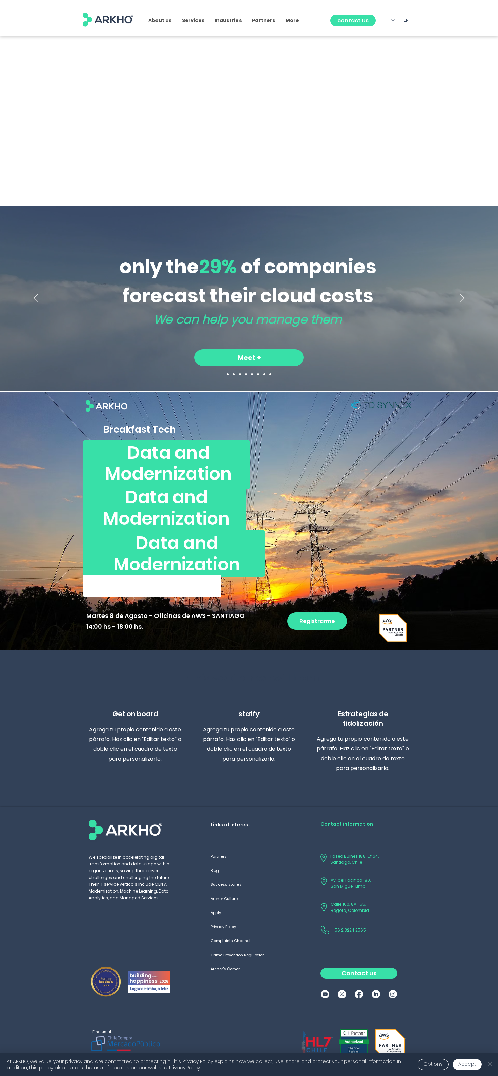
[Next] (462, 298)
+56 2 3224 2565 (349, 930)
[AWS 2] (246, 374)
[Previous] (36, 298)
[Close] (490, 1064)
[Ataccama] (258, 374)
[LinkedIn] (376, 994)
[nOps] (252, 374)
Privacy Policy (184, 1067)
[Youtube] (325, 994)
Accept (467, 1064)
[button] (193, 20)
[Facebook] (359, 994)
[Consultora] (228, 374)
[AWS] (240, 374)
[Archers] (264, 374)
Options (433, 1064)
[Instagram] (393, 994)
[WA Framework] (270, 374)
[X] (342, 994)
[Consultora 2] (234, 374)
